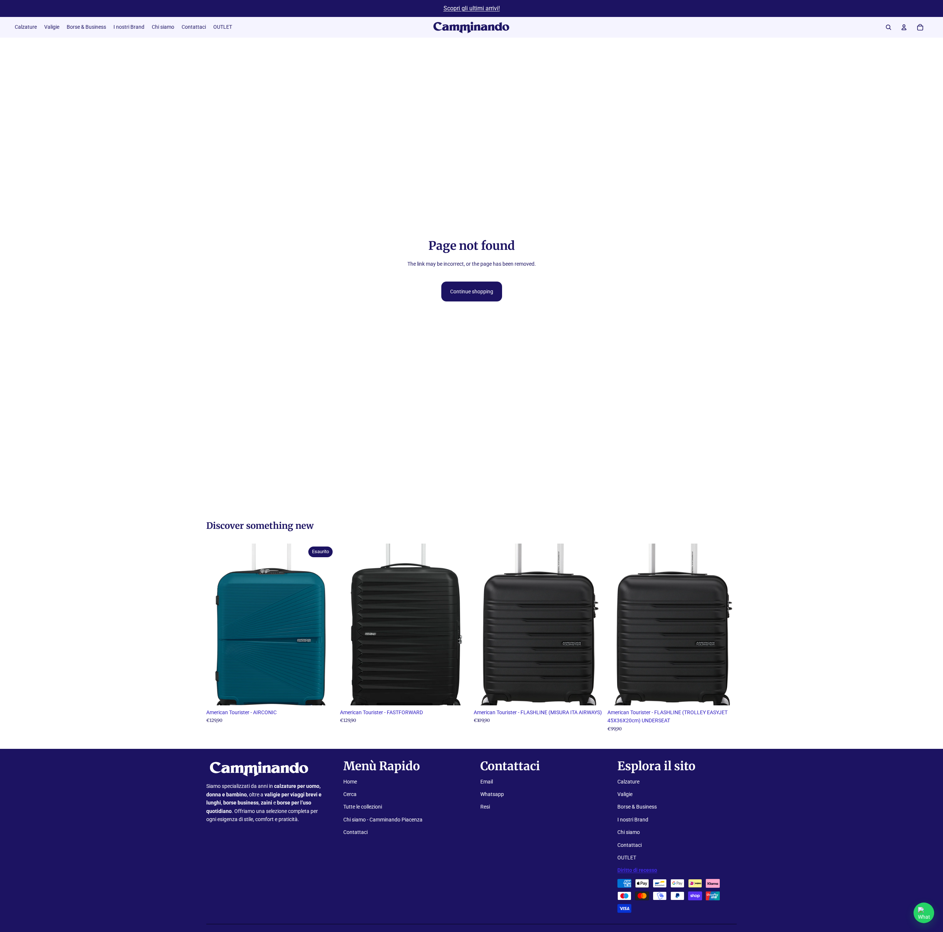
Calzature (628, 782)
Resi (485, 807)
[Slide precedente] (217, 624)
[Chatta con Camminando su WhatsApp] (924, 913)
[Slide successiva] (324, 624)
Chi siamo (628, 832)
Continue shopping (471, 291)
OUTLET (626, 858)
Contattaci (355, 832)
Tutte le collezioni (362, 807)
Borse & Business (637, 807)
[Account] (904, 27)
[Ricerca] (888, 27)
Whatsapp (492, 794)
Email (486, 782)
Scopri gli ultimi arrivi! (472, 8)
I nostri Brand (632, 820)
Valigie (624, 794)
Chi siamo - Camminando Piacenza (383, 820)
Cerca (350, 794)
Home (350, 782)
